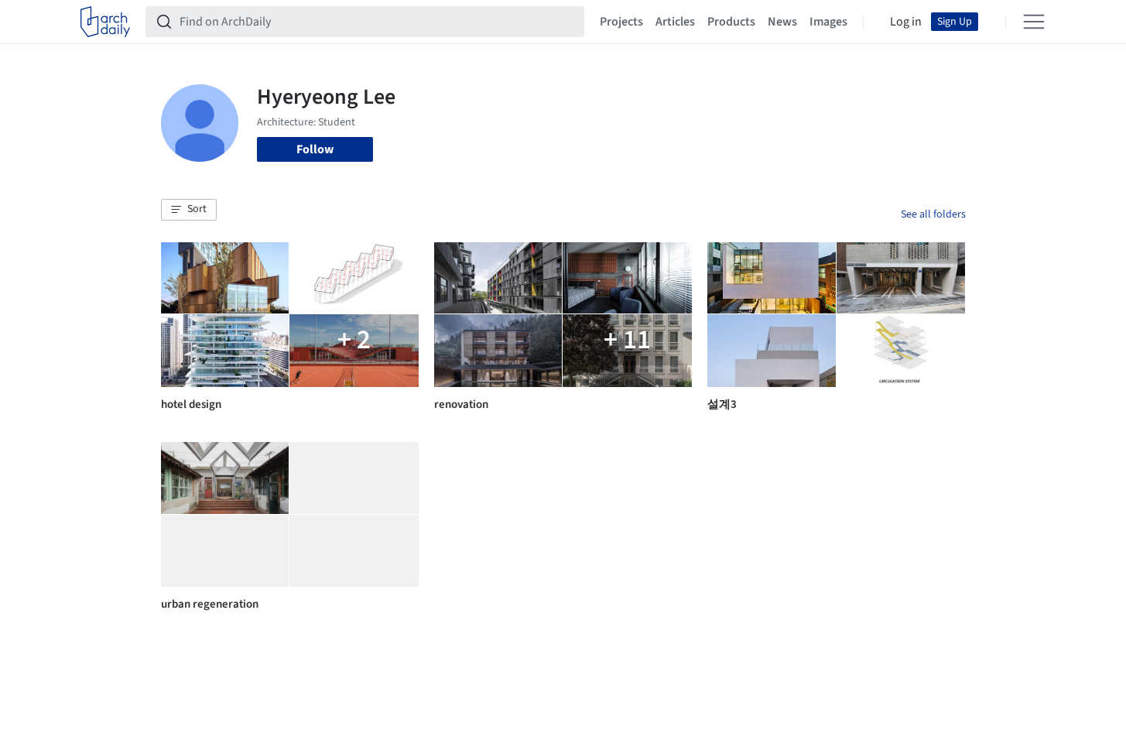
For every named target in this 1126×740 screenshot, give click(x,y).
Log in (906, 21)
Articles (675, 21)
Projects (621, 21)
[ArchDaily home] (105, 21)
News (782, 21)
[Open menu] (1034, 21)
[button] (189, 210)
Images (828, 21)
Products (731, 21)
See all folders (933, 214)
